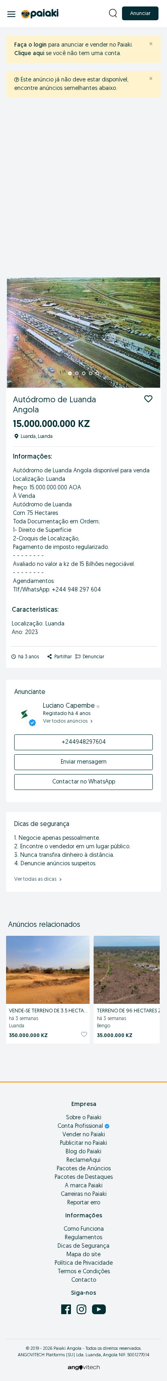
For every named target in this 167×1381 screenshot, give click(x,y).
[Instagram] (82, 1309)
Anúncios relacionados (44, 925)
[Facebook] (67, 1309)
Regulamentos (83, 1238)
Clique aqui (29, 54)
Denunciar (92, 657)
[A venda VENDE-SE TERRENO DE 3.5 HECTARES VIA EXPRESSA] (48, 968)
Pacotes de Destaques (84, 1177)
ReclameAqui (83, 1160)
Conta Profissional (81, 1126)
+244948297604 (84, 742)
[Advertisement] (83, 189)
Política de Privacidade (84, 1263)
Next (150, 332)
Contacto (83, 1280)
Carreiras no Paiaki (84, 1194)
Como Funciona (84, 1229)
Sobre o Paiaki (83, 1118)
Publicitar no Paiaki (83, 1143)
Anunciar (140, 13)
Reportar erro (83, 1203)
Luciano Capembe (69, 706)
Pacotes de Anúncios (84, 1169)
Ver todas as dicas (36, 879)
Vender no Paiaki (83, 1135)
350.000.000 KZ (28, 1035)
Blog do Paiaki (83, 1152)
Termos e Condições (84, 1272)
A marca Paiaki (84, 1186)
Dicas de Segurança (83, 1246)
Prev (16, 332)
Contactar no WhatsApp (83, 782)
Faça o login (30, 45)
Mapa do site (83, 1255)
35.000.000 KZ (115, 1035)
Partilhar (62, 657)
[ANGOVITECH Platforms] (83, 1367)
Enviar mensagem (84, 762)
